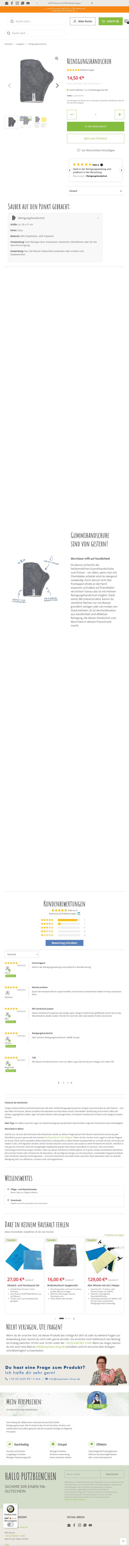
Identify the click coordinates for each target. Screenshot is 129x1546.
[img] (11, 963)
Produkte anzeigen (114, 1234)
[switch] (10, 1524)
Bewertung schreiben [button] (64, 943)
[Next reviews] (122, 170)
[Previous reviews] (70, 170)
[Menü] (16, 1505)
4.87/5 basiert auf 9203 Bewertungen (64, 3)
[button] (111, 21)
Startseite (8, 44)
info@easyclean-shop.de (50, 1346)
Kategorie (20, 44)
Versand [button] (73, 190)
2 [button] (63, 1082)
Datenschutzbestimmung (74, 1499)
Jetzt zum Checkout (95, 138)
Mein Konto (85, 21)
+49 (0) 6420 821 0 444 (78, 1343)
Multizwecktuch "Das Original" (59, 1137)
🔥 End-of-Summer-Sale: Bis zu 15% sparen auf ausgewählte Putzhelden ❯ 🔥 (64, 9)
